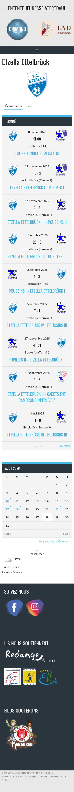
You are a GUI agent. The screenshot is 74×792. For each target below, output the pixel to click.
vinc (4, 779)
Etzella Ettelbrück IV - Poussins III (37, 325)
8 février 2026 (37, 132)
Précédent (11, 445)
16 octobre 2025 (37, 269)
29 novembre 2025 (37, 166)
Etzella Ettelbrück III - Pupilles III (37, 256)
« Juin (7, 533)
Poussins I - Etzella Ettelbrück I (37, 291)
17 (7, 509)
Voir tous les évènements (55, 541)
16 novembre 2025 (37, 201)
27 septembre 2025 (37, 338)
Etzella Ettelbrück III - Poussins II (37, 222)
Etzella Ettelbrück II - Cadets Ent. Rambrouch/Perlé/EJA (37, 397)
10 (7, 501)
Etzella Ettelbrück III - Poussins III (37, 435)
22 (57, 509)
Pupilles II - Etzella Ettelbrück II (37, 360)
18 (17, 509)
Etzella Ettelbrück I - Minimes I (37, 187)
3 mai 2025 (37, 413)
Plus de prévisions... (12, 572)
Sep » (66, 533)
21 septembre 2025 (37, 372)
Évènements (13, 106)
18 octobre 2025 (37, 235)
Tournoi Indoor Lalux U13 (37, 153)
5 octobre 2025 (37, 304)
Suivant (65, 445)
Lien (29, 106)
